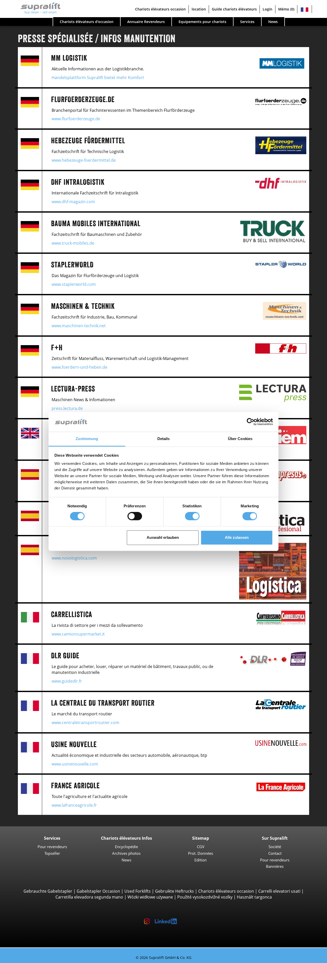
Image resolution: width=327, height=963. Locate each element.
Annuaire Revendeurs (146, 21)
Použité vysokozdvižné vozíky (204, 897)
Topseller (52, 853)
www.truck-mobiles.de (73, 243)
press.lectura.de (67, 408)
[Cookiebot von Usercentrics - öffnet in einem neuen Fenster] (250, 422)
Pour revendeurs (52, 846)
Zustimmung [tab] (87, 438)
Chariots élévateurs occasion (226, 891)
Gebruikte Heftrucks (174, 891)
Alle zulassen (237, 537)
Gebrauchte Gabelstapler (48, 891)
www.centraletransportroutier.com (85, 722)
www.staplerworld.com (74, 284)
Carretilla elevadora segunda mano (89, 897)
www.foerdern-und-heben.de (79, 367)
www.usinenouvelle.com (75, 764)
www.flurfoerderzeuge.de (76, 119)
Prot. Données (200, 853)
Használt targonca (254, 897)
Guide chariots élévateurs (234, 9)
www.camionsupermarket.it (78, 634)
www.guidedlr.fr (67, 681)
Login (267, 9)
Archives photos (126, 853)
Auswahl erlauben (163, 537)
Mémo (286, 9)
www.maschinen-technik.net (79, 326)
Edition (200, 859)
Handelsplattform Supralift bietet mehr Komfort (98, 77)
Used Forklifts (137, 891)
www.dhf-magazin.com (73, 201)
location (199, 9)
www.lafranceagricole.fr (74, 805)
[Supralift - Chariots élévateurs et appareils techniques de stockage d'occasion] (38, 9)
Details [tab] (163, 438)
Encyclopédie (126, 846)
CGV (200, 846)
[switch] (134, 516)
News (126, 859)
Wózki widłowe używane (150, 897)
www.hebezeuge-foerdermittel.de (84, 160)
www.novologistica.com (74, 558)
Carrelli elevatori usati (279, 891)
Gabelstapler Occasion (98, 891)
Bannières (275, 866)
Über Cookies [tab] (240, 438)
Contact (275, 853)
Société (274, 846)
